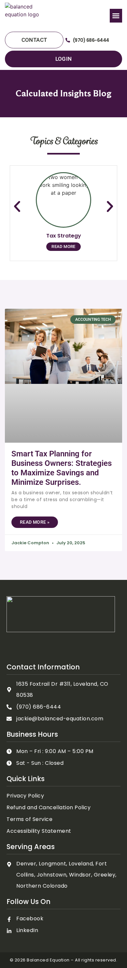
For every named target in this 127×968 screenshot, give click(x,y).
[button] (116, 16)
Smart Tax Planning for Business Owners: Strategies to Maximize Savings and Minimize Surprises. (61, 467)
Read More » (34, 522)
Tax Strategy (63, 235)
